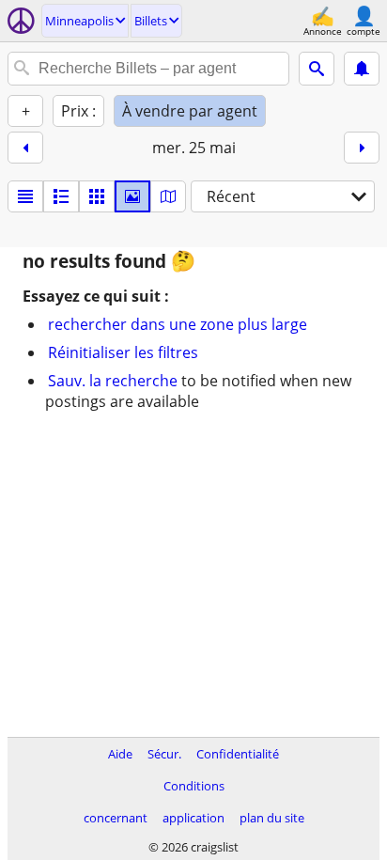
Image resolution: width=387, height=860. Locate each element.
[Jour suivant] (361, 148)
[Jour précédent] (25, 148)
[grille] (97, 196)
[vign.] (61, 196)
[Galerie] (132, 196)
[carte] (168, 196)
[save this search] (361, 69)
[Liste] (25, 196)
